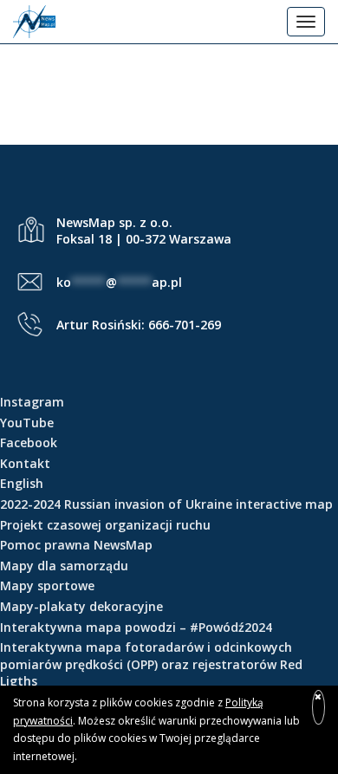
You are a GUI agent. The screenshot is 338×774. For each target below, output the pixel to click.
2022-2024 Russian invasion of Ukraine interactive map (166, 504)
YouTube (27, 422)
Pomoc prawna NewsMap (76, 545)
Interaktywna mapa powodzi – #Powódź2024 (136, 627)
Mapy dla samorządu (64, 565)
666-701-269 (184, 324)
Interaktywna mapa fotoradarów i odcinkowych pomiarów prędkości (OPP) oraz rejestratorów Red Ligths (151, 664)
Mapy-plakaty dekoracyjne (81, 606)
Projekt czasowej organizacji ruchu (105, 525)
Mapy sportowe (47, 585)
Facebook (28, 442)
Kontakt (25, 463)
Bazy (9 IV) (169, 79)
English (21, 483)
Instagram (32, 402)
